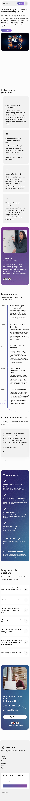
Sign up (3, 768)
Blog (2, 765)
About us (4, 761)
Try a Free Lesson (15, 717)
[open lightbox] (15, 42)
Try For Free (6, 30)
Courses (3, 758)
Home (3, 756)
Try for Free (21, 3)
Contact (3, 763)
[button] (26, 3)
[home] (6, 3)
